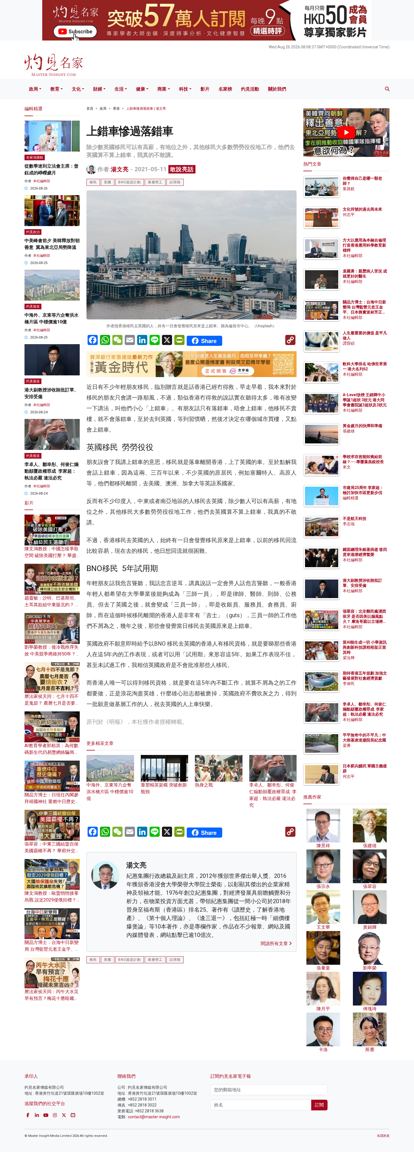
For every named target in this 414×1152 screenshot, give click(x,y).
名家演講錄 (34, 157)
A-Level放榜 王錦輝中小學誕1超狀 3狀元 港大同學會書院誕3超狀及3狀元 (365, 400)
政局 (33, 89)
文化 (76, 89)
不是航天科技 (354, 518)
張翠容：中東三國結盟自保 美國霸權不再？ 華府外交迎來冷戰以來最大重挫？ (52, 850)
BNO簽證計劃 (129, 182)
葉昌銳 (349, 188)
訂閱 (319, 1105)
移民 (93, 182)
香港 (116, 109)
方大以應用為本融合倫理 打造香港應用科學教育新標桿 (365, 245)
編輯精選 (351, 498)
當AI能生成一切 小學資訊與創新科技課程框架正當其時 (365, 647)
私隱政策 (383, 1136)
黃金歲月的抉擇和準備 (362, 425)
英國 (107, 182)
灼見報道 (33, 306)
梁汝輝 (349, 657)
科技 (183, 89)
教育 (54, 89)
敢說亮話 (182, 169)
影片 (205, 89)
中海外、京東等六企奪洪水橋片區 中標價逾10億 (109, 791)
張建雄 (349, 431)
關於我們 (277, 89)
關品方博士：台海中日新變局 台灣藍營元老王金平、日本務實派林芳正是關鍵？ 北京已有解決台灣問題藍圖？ (365, 312)
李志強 (349, 524)
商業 (161, 89)
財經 (97, 89)
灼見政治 (33, 232)
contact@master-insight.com (154, 1117)
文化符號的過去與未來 (362, 209)
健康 (140, 89)
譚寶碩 (349, 343)
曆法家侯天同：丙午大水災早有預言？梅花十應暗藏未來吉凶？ (52, 998)
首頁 (89, 109)
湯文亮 (120, 169)
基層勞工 (155, 182)
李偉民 (349, 683)
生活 (119, 89)
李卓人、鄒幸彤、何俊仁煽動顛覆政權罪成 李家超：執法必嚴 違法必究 (273, 795)
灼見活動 (250, 89)
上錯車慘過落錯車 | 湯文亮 (146, 109)
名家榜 (225, 89)
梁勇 (347, 745)
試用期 (175, 182)
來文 (347, 467)
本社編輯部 (41, 181)
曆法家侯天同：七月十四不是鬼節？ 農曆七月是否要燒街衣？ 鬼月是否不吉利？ (52, 703)
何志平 (349, 214)
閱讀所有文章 (275, 943)
